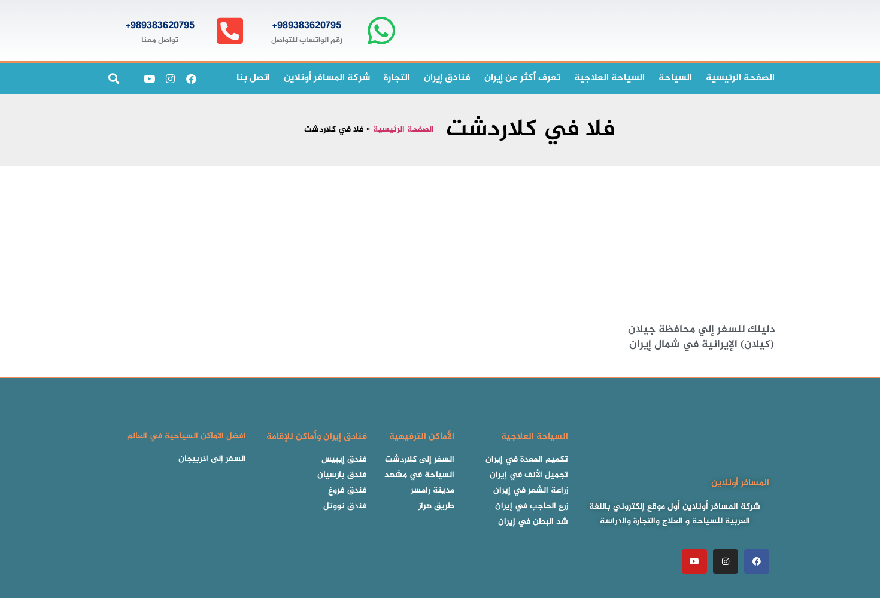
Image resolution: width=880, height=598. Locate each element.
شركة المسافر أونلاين (327, 78)
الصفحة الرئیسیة (740, 78)
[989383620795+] (381, 31)
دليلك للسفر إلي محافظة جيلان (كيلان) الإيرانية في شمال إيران (701, 337)
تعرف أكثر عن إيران (522, 78)
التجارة (397, 78)
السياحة (675, 78)
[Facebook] (191, 78)
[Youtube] (149, 78)
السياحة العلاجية (609, 78)
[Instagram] (170, 78)
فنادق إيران (447, 78)
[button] (113, 79)
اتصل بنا (253, 78)
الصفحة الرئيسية (403, 129)
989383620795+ (306, 25)
